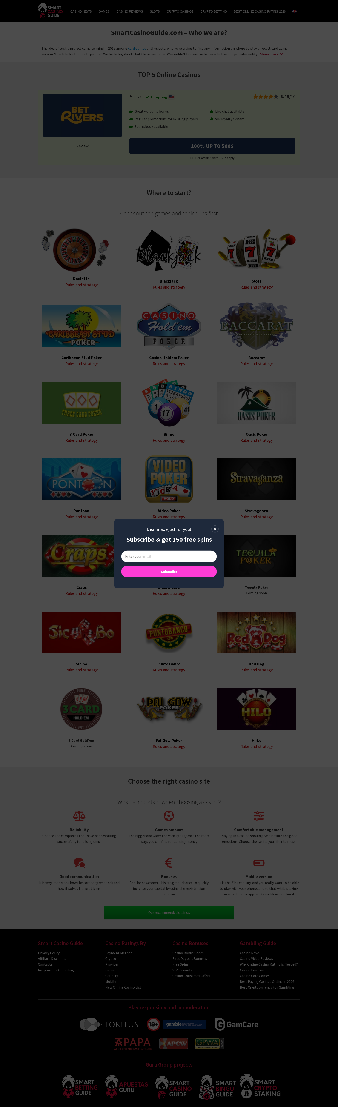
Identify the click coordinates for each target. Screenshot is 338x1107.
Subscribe (169, 571)
